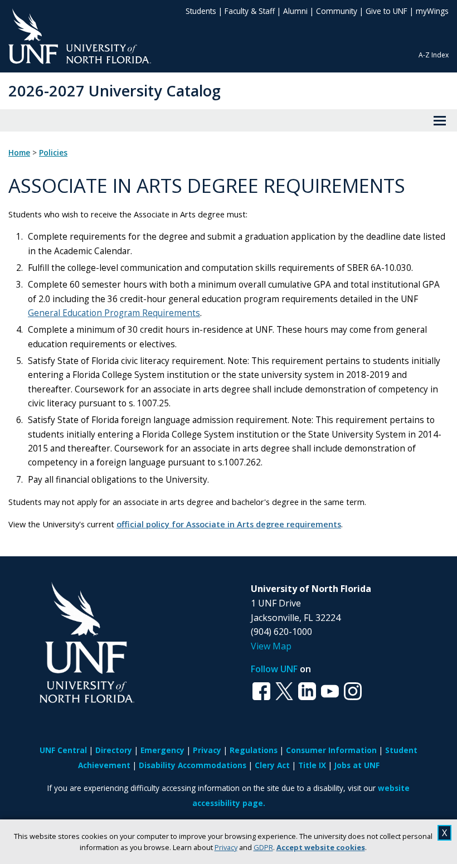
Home (19, 152)
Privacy (226, 847)
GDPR (263, 847)
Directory (113, 750)
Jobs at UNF (357, 765)
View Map (271, 646)
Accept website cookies (320, 847)
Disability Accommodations (192, 765)
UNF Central (63, 750)
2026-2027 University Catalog (114, 90)
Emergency (162, 750)
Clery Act (272, 765)
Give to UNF (386, 11)
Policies (53, 152)
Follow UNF (274, 669)
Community (336, 11)
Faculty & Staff (250, 11)
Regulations (254, 750)
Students (201, 11)
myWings (432, 11)
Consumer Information (331, 750)
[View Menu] (440, 120)
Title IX (312, 765)
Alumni (295, 11)
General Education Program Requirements (114, 313)
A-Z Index (434, 55)
